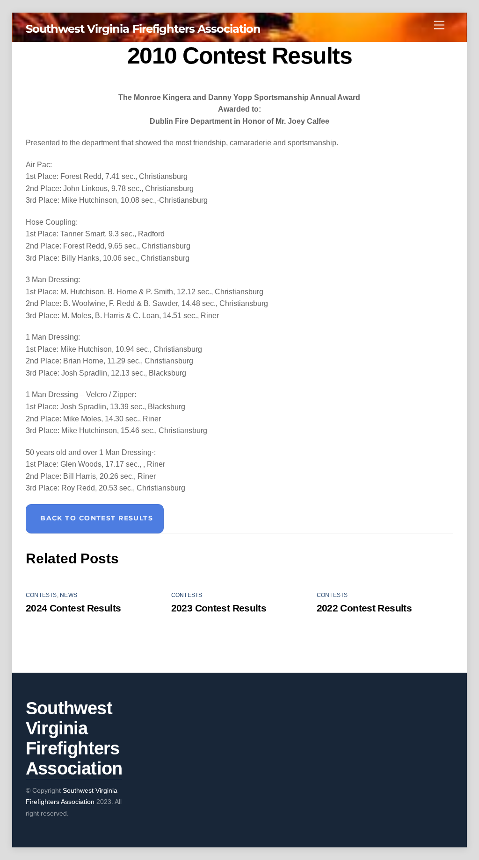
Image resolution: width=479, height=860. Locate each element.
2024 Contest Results (73, 608)
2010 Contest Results (239, 56)
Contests (41, 595)
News (68, 595)
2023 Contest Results (219, 608)
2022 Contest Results (364, 608)
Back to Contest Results (96, 518)
